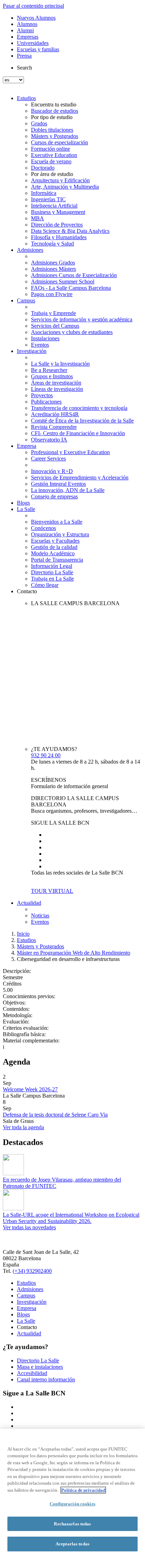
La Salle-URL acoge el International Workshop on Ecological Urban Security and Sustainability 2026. (71, 1218)
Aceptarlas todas (72, 1543)
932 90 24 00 (46, 755)
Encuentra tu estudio (53, 104)
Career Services (48, 459)
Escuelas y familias (38, 49)
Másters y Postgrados (54, 136)
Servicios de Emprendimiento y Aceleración (79, 477)
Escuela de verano (51, 161)
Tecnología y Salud (52, 244)
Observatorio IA (49, 440)
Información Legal (51, 566)
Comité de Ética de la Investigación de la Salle (82, 421)
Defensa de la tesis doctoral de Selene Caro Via (55, 1115)
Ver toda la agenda (23, 1127)
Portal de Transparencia (57, 560)
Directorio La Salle (52, 572)
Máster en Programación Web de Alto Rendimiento (73, 953)
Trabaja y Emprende (53, 313)
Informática (43, 193)
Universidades (33, 43)
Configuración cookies (72, 1503)
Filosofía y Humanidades (59, 237)
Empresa (26, 446)
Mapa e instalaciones (40, 1367)
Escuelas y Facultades (55, 541)
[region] (72, 1493)
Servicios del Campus (55, 326)
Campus (26, 300)
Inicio (23, 934)
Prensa (24, 56)
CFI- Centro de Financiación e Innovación (78, 433)
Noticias (40, 915)
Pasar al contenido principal (33, 6)
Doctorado (43, 168)
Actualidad (29, 903)
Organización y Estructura (60, 534)
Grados (39, 123)
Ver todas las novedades (29, 1227)
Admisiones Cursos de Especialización (74, 275)
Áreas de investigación (56, 383)
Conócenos (43, 528)
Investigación (31, 351)
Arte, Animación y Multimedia (65, 187)
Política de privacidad (83, 1490)
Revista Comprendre (54, 427)
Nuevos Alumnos (36, 18)
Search (24, 68)
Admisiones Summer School (62, 281)
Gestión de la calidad (54, 547)
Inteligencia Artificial (54, 206)
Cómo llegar (44, 585)
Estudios (26, 98)
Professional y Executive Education (70, 452)
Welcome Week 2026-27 (30, 1089)
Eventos (40, 345)
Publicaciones (46, 402)
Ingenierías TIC (48, 199)
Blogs (23, 503)
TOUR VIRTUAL (52, 891)
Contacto (27, 591)
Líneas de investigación (57, 389)
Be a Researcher (49, 370)
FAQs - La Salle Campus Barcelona (71, 288)
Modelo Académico (53, 553)
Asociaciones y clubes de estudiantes (72, 332)
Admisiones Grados (53, 263)
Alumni (25, 30)
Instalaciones (45, 338)
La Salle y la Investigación (60, 364)
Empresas (27, 37)
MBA (37, 218)
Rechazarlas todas (72, 1523)
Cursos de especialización (59, 142)
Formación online (50, 149)
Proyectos (42, 395)
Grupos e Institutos (52, 376)
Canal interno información (46, 1379)
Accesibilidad (32, 1373)
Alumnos (27, 24)
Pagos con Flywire (51, 294)
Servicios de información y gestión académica (81, 319)
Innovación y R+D (52, 471)
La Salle (26, 509)
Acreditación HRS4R (55, 414)
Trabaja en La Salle (52, 579)
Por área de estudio (52, 174)
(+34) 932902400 (32, 1271)
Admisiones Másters (53, 269)
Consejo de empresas (54, 496)
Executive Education (54, 155)
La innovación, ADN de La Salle (68, 490)
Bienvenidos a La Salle (56, 522)
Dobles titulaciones (52, 130)
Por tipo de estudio (51, 117)
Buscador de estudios (54, 111)
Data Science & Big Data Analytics (70, 231)
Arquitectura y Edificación (60, 180)
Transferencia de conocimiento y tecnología (79, 408)
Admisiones (30, 250)
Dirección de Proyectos (57, 225)
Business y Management (58, 212)
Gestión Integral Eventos (58, 484)
